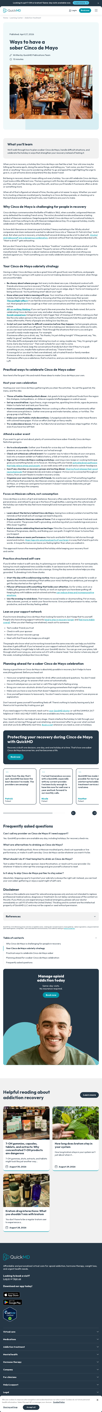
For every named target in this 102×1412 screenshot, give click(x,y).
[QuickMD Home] (12, 10)
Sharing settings (10, 1407)
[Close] (97, 1400)
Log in (74, 10)
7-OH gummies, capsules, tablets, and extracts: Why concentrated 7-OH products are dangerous (24, 1148)
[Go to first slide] (94, 813)
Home (5, 18)
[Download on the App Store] (11, 1294)
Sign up (17, 1278)
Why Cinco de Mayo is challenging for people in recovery (33, 943)
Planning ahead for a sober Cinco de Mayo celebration (32, 957)
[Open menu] (96, 10)
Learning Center (16, 18)
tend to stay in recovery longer (59, 619)
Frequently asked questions (19, 962)
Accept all (31, 1407)
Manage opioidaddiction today (51, 978)
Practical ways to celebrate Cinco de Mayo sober (29, 953)
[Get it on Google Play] (12, 1302)
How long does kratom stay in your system (73, 1145)
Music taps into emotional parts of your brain (47, 540)
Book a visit (47, 724)
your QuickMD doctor (59, 710)
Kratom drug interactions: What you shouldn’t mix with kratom (26, 1212)
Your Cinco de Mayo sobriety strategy (25, 948)
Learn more (89, 1094)
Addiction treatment (33, 18)
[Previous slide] (73, 813)
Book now (85, 10)
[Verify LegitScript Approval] (10, 1314)
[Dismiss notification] (98, 3)
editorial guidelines (69, 928)
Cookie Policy (59, 1402)
